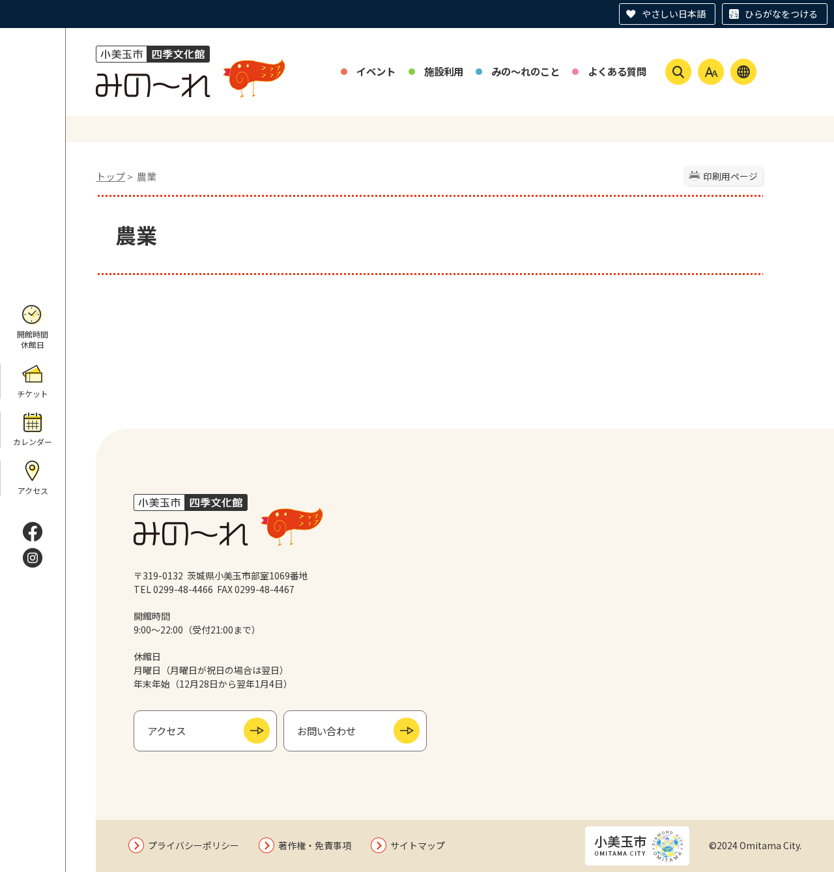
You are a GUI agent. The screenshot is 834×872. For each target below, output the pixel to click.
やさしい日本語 (674, 13)
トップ (110, 176)
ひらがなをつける (781, 13)
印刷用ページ (730, 175)
